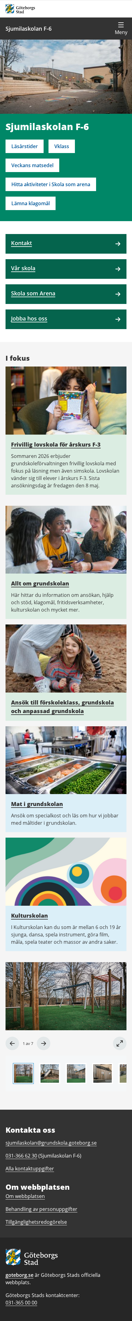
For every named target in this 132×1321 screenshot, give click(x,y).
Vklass (61, 146)
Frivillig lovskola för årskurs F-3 (56, 444)
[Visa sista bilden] (12, 1043)
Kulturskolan (29, 915)
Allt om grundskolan (40, 583)
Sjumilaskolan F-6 (29, 28)
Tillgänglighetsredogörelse (36, 1222)
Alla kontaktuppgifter (30, 1168)
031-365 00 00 (21, 1302)
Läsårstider (24, 146)
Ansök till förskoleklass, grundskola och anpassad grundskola (62, 707)
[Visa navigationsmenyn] (121, 28)
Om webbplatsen (25, 1196)
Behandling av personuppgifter (41, 1209)
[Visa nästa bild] (43, 1043)
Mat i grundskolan (37, 804)
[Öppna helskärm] (119, 1043)
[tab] (23, 1073)
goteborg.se (19, 1275)
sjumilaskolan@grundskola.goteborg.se (51, 1142)
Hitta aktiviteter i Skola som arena (50, 184)
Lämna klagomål (30, 203)
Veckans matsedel (32, 165)
